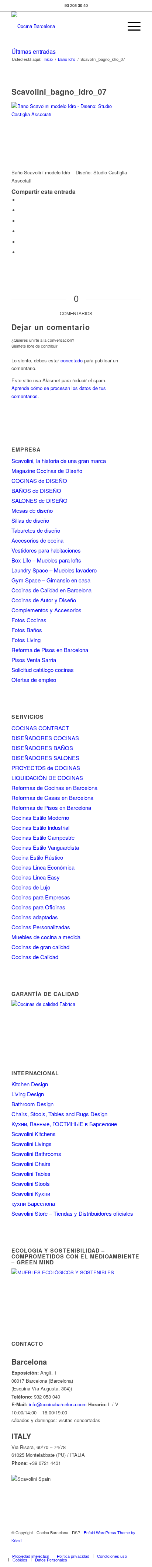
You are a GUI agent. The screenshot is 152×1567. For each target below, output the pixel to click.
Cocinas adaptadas (34, 917)
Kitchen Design (29, 1084)
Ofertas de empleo (33, 679)
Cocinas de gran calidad (40, 947)
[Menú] (130, 26)
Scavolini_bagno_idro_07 (59, 91)
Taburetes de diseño (35, 530)
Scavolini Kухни (30, 1193)
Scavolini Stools (30, 1183)
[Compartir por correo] (21, 252)
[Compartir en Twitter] (21, 210)
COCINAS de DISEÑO (39, 480)
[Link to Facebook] (68, 1548)
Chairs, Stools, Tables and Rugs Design (59, 1114)
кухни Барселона (33, 1203)
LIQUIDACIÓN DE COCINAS (47, 777)
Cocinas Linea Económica (43, 867)
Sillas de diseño (30, 520)
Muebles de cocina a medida (45, 937)
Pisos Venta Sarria (33, 660)
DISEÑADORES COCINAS (45, 738)
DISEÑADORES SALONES (45, 758)
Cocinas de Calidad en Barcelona (51, 590)
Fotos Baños (26, 630)
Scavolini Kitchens (33, 1134)
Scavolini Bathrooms (36, 1153)
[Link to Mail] (135, 1548)
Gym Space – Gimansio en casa (50, 580)
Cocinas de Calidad (34, 957)
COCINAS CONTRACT (40, 728)
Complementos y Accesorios (46, 610)
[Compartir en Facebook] (21, 199)
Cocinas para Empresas (40, 897)
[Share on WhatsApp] (21, 220)
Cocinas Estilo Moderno (40, 817)
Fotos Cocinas (28, 620)
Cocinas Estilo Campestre (43, 837)
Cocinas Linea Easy (35, 877)
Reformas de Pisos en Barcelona (51, 807)
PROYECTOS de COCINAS (45, 768)
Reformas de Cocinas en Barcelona (54, 787)
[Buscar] (113, 26)
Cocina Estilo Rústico (37, 857)
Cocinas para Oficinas (38, 907)
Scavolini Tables (31, 1173)
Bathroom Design (32, 1104)
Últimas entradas (33, 51)
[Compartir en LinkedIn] (21, 242)
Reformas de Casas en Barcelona (52, 797)
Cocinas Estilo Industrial (40, 827)
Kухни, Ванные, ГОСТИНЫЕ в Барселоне (64, 1124)
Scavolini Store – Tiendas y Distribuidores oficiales (72, 1213)
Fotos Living (26, 640)
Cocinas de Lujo (30, 887)
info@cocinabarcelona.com (58, 1404)
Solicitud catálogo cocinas (42, 669)
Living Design (27, 1094)
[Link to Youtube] (101, 1548)
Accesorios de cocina (37, 540)
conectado (72, 360)
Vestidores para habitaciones (46, 550)
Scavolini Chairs (31, 1163)
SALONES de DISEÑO (39, 500)
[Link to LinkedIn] (123, 1548)
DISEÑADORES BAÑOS (42, 748)
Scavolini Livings (31, 1144)
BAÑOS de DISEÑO (36, 490)
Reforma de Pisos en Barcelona (49, 650)
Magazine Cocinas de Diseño (46, 470)
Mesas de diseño (32, 510)
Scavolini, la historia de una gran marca (58, 460)
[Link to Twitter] (79, 1548)
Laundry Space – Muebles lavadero (54, 570)
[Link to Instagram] (90, 1548)
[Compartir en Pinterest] (21, 231)
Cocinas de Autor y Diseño (43, 600)
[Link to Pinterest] (112, 1548)
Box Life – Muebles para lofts (46, 560)
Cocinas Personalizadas (40, 927)
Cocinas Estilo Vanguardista (45, 847)
